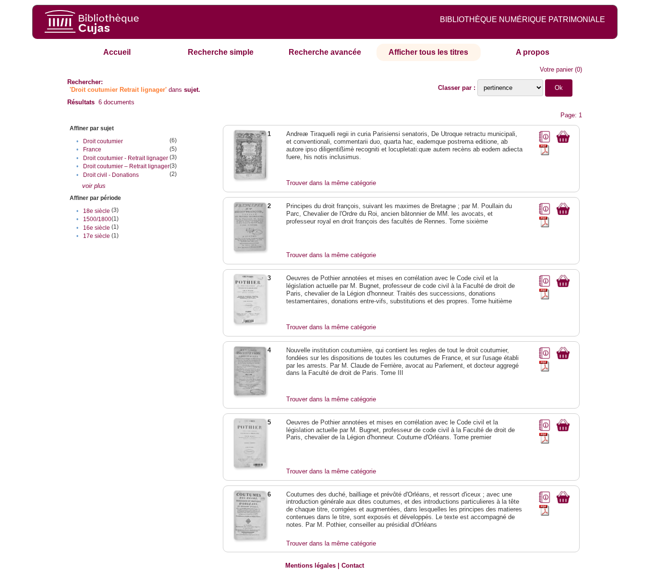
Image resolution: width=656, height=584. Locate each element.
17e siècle (96, 236)
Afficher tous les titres (428, 52)
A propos (532, 52)
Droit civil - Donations (111, 175)
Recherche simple (221, 52)
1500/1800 (97, 219)
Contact (352, 565)
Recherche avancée (325, 52)
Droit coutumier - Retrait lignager (125, 158)
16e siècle (96, 227)
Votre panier (556, 69)
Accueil (117, 52)
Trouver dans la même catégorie (331, 182)
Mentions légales (310, 565)
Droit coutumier (103, 141)
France (92, 149)
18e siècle (96, 211)
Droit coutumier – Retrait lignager (126, 166)
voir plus (94, 185)
